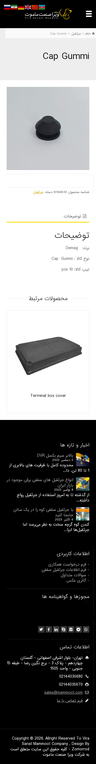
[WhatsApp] (86, 629)
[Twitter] (41, 629)
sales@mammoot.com (63, 692)
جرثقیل (38, 192)
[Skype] (64, 629)
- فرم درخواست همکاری (68, 564)
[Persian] (14, 7)
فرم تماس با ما (70, 700)
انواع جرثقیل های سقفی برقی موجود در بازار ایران (40, 483)
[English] (28, 7)
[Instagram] (71, 629)
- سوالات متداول (75, 575)
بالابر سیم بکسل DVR (55, 455)
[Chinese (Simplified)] (35, 7)
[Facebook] (49, 629)
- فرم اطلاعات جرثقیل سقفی (65, 570)
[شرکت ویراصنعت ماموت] (48, 14)
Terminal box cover (48, 395)
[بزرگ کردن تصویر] (48, 128)
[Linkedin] (56, 629)
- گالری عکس (77, 580)
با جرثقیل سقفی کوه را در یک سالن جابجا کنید (43, 512)
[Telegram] (78, 629)
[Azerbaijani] (42, 7)
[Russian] (7, 7)
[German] (21, 7)
